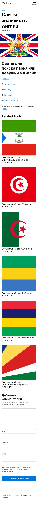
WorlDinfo (6, 3)
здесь (4, 109)
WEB (3, 10)
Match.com (8, 95)
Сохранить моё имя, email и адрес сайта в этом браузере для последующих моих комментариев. (17, 469)
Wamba (6, 78)
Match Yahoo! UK (10, 100)
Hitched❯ (7, 89)
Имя (4, 431)
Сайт (4, 454)
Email (5, 443)
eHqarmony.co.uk (11, 84)
